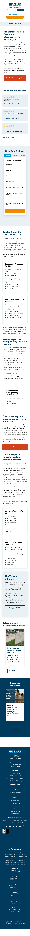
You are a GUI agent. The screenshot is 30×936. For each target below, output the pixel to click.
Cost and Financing (15, 803)
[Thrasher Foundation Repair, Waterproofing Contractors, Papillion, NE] (5, 834)
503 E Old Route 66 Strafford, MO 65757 (15, 878)
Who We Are (15, 789)
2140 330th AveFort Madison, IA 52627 (15, 902)
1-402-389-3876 (15, 14)
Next (8, 211)
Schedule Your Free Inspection (15, 78)
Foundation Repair (15, 773)
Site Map (23, 923)
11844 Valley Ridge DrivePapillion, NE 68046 (9, 854)
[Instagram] (16, 826)
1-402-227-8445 (15, 758)
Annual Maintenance (15, 806)
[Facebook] (6, 826)
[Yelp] (23, 826)
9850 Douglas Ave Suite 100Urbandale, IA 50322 (15, 909)
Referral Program (15, 813)
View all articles (15, 729)
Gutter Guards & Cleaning (15, 781)
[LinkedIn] (10, 826)
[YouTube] (13, 826)
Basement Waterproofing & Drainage (15, 778)
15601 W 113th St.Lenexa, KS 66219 (22, 862)
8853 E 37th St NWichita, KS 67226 (22, 854)
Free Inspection (15, 447)
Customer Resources (15, 811)
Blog (15, 808)
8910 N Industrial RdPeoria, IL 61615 (15, 894)
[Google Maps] (20, 826)
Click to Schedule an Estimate (15, 17)
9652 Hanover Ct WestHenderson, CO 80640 (15, 886)
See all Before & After (14, 671)
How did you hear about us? (13, 204)
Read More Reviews (8, 137)
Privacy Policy (7, 923)
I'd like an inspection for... (13, 187)
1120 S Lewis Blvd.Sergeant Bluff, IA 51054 (15, 870)
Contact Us (15, 797)
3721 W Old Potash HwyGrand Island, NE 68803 (9, 862)
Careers (15, 794)
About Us (15, 787)
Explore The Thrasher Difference (14, 608)
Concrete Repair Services (15, 775)
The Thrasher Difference (15, 792)
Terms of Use (16, 923)
